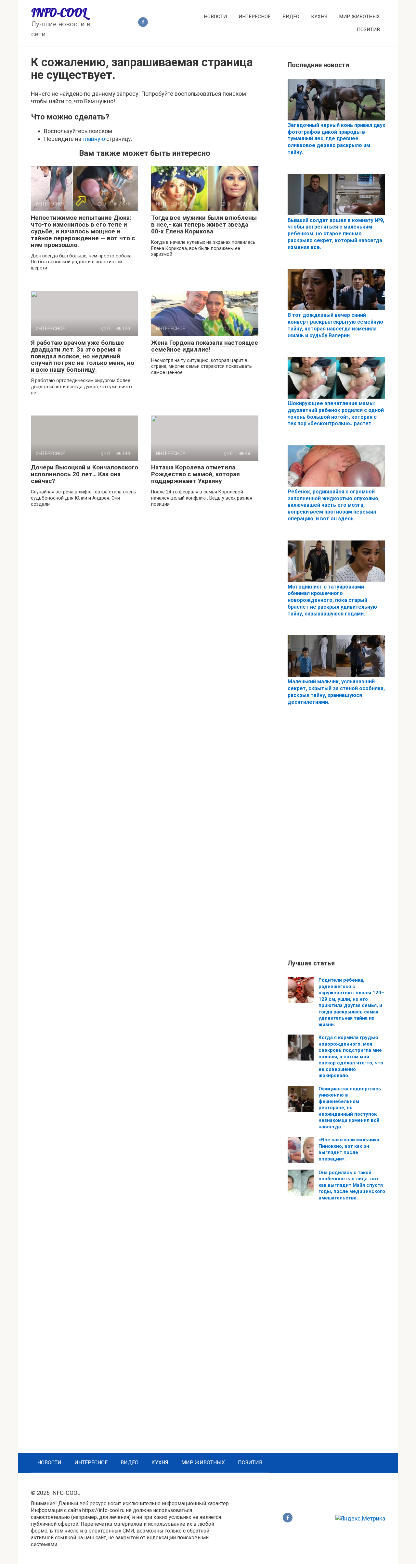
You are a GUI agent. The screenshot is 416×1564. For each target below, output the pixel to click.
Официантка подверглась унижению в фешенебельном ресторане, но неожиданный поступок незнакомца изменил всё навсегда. (349, 1108)
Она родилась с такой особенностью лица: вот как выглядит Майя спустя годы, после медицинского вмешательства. (351, 1185)
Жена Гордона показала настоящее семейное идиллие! (204, 346)
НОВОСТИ (215, 16)
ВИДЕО (290, 16)
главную (94, 138)
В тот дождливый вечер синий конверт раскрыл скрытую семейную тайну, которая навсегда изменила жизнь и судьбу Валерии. (335, 325)
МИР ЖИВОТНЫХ (359, 16)
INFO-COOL (59, 13)
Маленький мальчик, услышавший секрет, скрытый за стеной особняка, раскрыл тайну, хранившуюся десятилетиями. (336, 691)
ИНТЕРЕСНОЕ (255, 16)
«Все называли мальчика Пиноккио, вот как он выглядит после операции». (348, 1149)
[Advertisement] (336, 837)
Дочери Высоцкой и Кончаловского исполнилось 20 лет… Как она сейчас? (84, 474)
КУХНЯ (319, 16)
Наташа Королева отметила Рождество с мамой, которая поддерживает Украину (195, 474)
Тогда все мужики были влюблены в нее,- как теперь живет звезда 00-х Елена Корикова (204, 224)
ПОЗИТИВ (368, 29)
